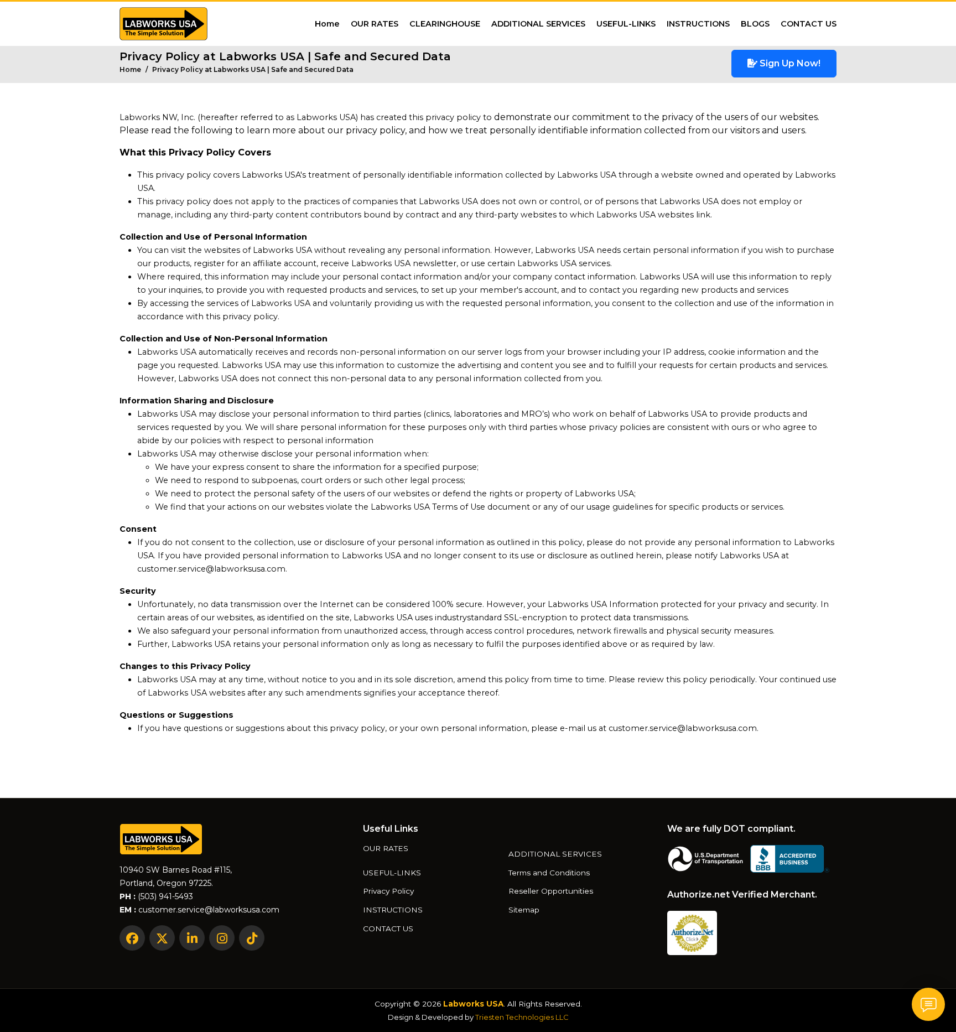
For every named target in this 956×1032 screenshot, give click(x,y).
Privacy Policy (388, 891)
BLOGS (755, 24)
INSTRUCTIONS (698, 24)
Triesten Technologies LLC (522, 1017)
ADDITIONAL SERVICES (538, 24)
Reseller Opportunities (550, 891)
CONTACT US (808, 24)
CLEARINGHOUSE (444, 24)
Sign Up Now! (788, 63)
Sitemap (523, 910)
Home (327, 24)
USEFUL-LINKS (626, 24)
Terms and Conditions (549, 873)
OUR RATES (374, 24)
